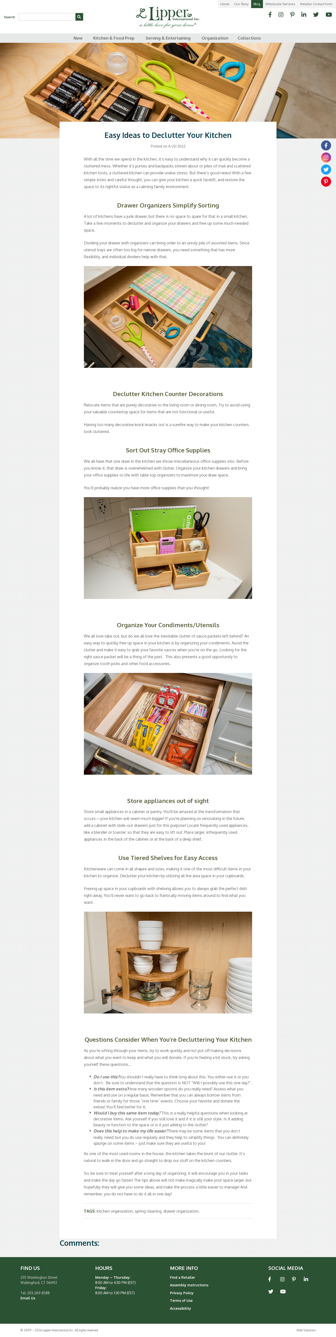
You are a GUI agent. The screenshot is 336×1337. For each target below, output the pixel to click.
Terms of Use (181, 1300)
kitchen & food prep (114, 38)
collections (249, 38)
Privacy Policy (182, 1293)
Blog (257, 4)
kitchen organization (115, 1211)
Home (224, 4)
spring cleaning (148, 1211)
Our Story (241, 4)
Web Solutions (306, 1330)
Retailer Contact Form (316, 4)
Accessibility (180, 1308)
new (78, 38)
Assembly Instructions (189, 1285)
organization (215, 38)
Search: (9, 17)
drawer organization (181, 1211)
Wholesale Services (280, 4)
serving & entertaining (168, 38)
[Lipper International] (168, 14)
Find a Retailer (182, 1277)
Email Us (27, 1298)
